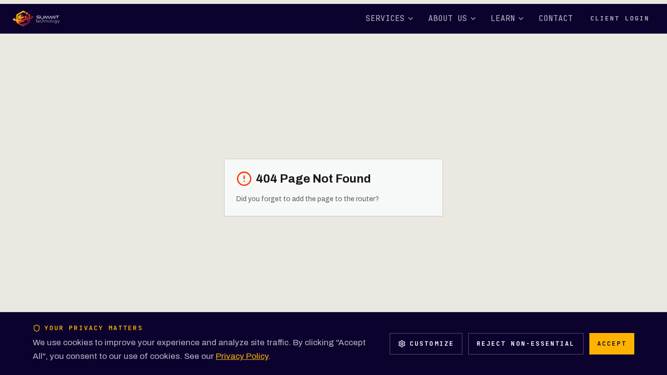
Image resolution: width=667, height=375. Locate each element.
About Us (447, 18)
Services (385, 18)
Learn (503, 18)
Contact (556, 18)
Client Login (619, 18)
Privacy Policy (242, 356)
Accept (611, 343)
